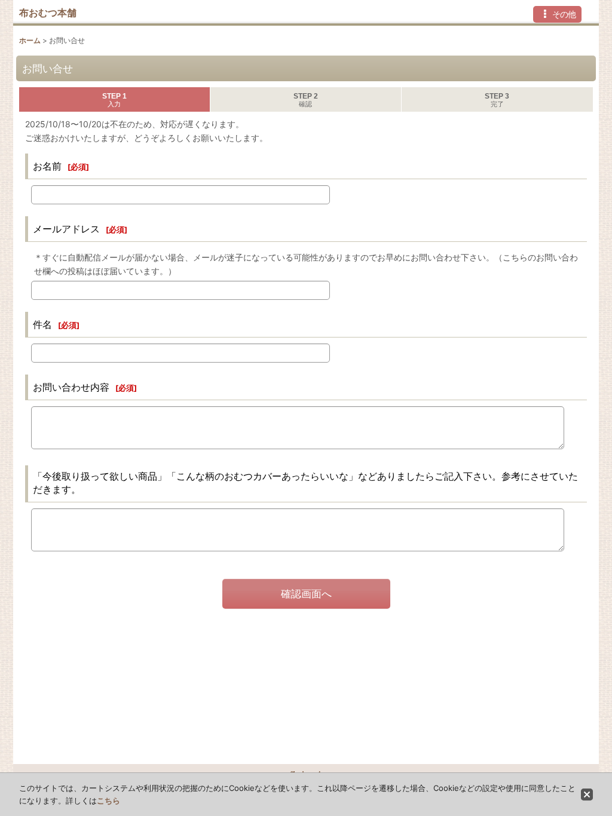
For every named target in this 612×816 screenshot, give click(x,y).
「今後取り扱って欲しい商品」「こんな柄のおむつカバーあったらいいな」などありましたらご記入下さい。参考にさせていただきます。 (305, 482)
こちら (108, 800)
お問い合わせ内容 (71, 387)
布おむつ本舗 (47, 13)
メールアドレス (66, 229)
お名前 (47, 166)
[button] (557, 14)
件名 (42, 324)
